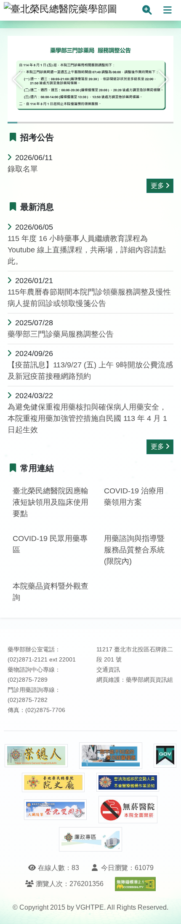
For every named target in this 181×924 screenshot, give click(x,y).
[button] (17, 79)
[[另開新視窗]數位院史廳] (53, 783)
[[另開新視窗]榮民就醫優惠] (110, 755)
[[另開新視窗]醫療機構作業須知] (128, 782)
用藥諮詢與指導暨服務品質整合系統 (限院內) (134, 549)
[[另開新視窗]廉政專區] (90, 839)
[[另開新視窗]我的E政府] (165, 756)
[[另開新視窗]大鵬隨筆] (55, 809)
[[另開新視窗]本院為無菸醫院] (127, 809)
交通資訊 (108, 670)
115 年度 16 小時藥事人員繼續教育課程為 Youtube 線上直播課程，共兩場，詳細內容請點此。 (87, 249)
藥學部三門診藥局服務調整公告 (61, 334)
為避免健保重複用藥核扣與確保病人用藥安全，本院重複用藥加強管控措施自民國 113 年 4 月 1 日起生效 (87, 418)
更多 (157, 185)
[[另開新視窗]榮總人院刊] (36, 756)
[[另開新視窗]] (90, 82)
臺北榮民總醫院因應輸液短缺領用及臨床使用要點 (50, 502)
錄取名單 (23, 169)
